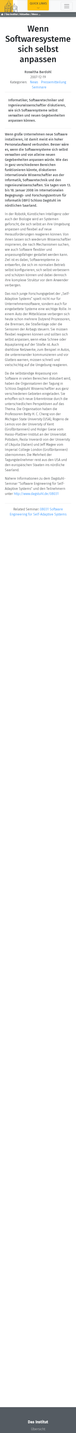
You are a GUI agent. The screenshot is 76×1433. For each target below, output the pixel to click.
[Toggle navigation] (67, 6)
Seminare (39, 87)
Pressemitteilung (53, 82)
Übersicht (38, 1429)
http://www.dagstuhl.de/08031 (36, 494)
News (34, 82)
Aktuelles (25, 14)
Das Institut (12, 14)
